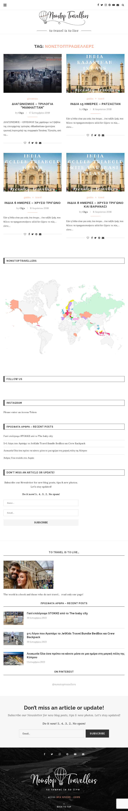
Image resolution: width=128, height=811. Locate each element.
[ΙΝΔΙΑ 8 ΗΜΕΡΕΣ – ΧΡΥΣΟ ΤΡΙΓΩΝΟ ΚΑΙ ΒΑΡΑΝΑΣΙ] (95, 172)
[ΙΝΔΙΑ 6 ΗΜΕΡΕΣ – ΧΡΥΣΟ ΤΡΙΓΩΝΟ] (33, 172)
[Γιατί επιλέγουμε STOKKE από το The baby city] (14, 618)
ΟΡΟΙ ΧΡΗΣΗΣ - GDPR (68, 797)
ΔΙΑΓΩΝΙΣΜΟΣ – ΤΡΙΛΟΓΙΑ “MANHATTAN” (32, 105)
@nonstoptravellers (64, 684)
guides (90, 98)
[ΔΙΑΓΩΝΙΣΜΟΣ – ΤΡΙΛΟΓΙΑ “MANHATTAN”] (33, 73)
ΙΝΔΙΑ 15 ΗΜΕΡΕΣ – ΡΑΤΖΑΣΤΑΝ (95, 104)
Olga (21, 112)
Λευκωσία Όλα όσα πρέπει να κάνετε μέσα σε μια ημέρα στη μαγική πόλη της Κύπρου (45, 450)
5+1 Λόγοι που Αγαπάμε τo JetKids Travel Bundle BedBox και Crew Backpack (44, 443)
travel (101, 98)
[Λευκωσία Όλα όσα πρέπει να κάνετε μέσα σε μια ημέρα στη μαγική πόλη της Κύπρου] (14, 658)
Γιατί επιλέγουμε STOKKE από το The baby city (28, 436)
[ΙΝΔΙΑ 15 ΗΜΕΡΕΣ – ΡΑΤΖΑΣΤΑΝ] (95, 73)
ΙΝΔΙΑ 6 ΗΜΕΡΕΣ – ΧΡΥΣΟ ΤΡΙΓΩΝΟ (32, 203)
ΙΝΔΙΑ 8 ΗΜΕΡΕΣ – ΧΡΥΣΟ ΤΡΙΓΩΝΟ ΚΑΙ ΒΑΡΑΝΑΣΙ (95, 204)
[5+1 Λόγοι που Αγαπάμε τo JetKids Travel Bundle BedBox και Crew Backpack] (14, 638)
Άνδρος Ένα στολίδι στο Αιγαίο (19, 457)
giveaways (32, 98)
